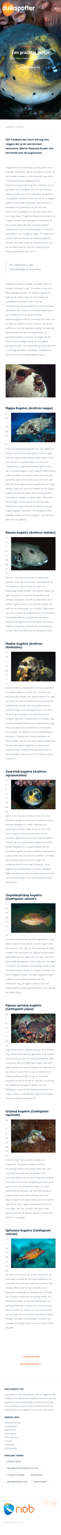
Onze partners (11, 1437)
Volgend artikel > (31, 1364)
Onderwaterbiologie (30, 67)
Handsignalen (10, 1426)
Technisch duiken (15, 1475)
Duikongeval (10, 1433)
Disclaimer (9, 1444)
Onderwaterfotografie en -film (22, 1468)
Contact (8, 1441)
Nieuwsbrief (10, 1429)
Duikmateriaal (14, 1461)
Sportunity (17, 1522)
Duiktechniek (40, 1482)
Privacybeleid (10, 1448)
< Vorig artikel (30, 1356)
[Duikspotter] (18, 9)
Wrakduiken (36, 1475)
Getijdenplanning (12, 1422)
